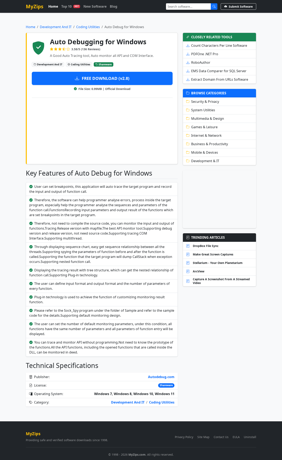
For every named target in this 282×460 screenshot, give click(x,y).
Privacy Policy (184, 437)
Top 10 (70, 6)
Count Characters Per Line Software (219, 45)
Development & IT (205, 161)
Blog (113, 6)
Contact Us (221, 437)
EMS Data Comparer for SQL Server (218, 71)
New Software (95, 6)
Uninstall (250, 437)
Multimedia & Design (207, 118)
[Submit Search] (214, 6)
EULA (236, 437)
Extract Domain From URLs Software (219, 79)
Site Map (203, 437)
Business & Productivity (209, 144)
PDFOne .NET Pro (204, 54)
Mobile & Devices (204, 152)
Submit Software (241, 6)
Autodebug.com (161, 377)
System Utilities (203, 110)
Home (53, 6)
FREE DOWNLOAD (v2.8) (105, 78)
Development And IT (56, 27)
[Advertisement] (102, 130)
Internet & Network (206, 135)
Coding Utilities (88, 27)
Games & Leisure (204, 127)
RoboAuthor (200, 62)
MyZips (34, 6)
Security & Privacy (205, 101)
